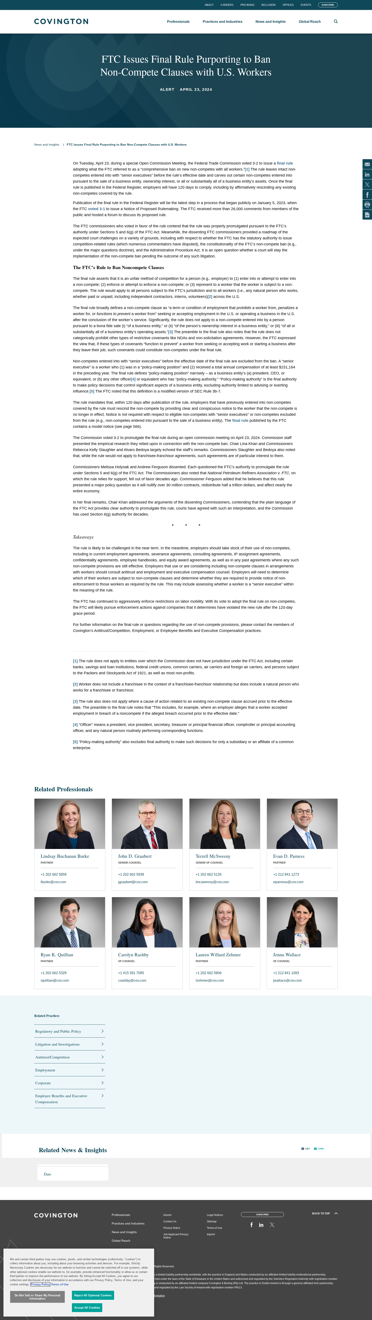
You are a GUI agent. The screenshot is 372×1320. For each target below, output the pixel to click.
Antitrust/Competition (52, 1057)
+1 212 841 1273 (286, 874)
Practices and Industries (128, 1223)
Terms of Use (214, 1227)
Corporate (43, 1082)
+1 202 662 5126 (209, 874)
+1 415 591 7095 (131, 973)
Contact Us (169, 1221)
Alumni (167, 1215)
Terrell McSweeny (213, 856)
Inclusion (268, 4)
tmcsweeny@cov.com (212, 882)
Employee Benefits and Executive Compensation (61, 1098)
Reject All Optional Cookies (93, 1295)
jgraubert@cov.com (133, 882)
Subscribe (328, 5)
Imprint (211, 1234)
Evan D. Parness (289, 856)
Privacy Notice (171, 1227)
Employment (45, 1069)
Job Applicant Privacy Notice (175, 1236)
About (209, 4)
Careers (227, 4)
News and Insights (46, 144)
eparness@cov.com (288, 882)
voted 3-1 (96, 209)
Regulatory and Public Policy (58, 1031)
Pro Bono (247, 4)
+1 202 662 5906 (209, 973)
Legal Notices (215, 1215)
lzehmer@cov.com (210, 980)
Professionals (121, 1215)
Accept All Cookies (87, 1307)
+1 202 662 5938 (131, 874)
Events (306, 4)
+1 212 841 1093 (286, 973)
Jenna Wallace (287, 955)
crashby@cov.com (132, 980)
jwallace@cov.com (287, 980)
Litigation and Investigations (57, 1044)
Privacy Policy (40, 1284)
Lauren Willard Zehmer (218, 955)
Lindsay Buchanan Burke (65, 856)
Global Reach (121, 1240)
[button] (305, 1148)
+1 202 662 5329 (54, 973)
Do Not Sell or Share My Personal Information (37, 1297)
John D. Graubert (135, 856)
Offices (288, 4)
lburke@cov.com (53, 882)
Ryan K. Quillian (57, 955)
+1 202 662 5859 (54, 874)
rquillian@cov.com (55, 980)
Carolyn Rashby (133, 955)
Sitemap (212, 1221)
